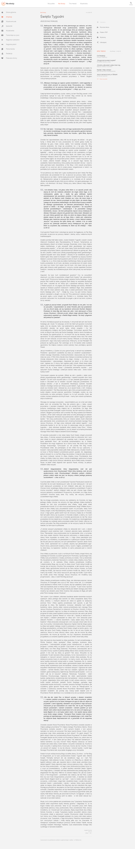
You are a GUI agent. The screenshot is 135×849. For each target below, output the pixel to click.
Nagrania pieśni (11, 44)
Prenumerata (10, 49)
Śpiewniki (9, 26)
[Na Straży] (7, 3)
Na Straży (61, 3)
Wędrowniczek (11, 21)
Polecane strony (11, 58)
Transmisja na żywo (12, 35)
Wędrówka (84, 3)
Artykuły (9, 17)
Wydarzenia (10, 31)
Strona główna (11, 12)
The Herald (72, 3)
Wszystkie (51, 3)
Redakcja (9, 53)
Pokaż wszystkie (102, 79)
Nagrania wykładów (12, 40)
